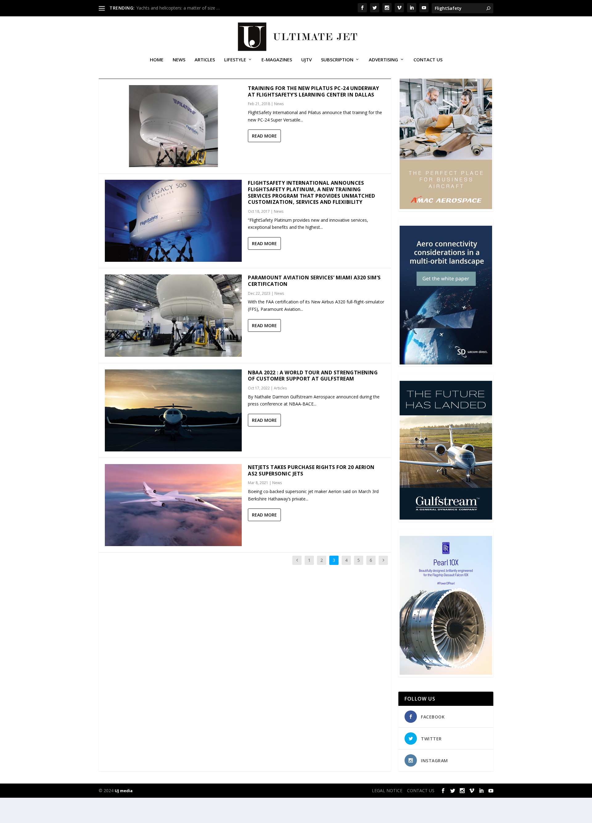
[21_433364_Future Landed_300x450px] (446, 518)
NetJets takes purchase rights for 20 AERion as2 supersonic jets (311, 470)
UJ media (124, 790)
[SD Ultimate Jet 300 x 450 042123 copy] (446, 363)
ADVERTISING (383, 60)
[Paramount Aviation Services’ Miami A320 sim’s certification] (173, 315)
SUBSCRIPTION (337, 60)
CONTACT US (427, 60)
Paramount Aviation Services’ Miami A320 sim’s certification (314, 280)
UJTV (306, 60)
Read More (264, 136)
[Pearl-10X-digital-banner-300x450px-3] (446, 673)
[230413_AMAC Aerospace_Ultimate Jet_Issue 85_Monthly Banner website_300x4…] (446, 207)
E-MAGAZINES (276, 60)
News (179, 60)
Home (156, 60)
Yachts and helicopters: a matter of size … (178, 8)
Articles (205, 60)
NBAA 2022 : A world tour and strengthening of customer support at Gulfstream (313, 375)
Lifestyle (235, 60)
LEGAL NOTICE (387, 790)
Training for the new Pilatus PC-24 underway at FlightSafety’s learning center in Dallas (313, 91)
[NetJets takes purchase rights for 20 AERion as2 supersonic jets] (173, 505)
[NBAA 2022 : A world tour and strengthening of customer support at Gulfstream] (173, 410)
